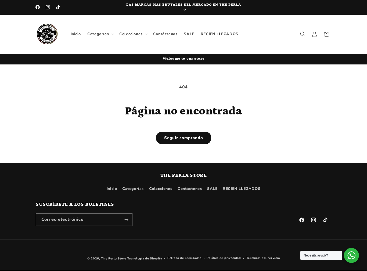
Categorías (133, 188)
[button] (100, 34)
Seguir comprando (183, 137)
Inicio (112, 188)
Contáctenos (190, 188)
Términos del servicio (263, 258)
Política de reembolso (184, 258)
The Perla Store (113, 258)
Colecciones (160, 188)
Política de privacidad (224, 258)
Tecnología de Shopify (144, 258)
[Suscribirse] (126, 219)
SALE (212, 188)
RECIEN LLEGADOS (241, 188)
